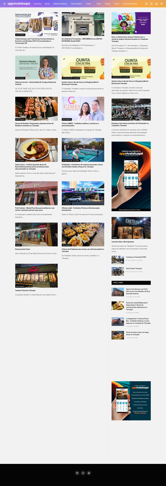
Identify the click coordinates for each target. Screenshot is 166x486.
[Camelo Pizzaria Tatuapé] (36, 276)
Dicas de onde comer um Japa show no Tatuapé (137, 333)
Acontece (37, 4)
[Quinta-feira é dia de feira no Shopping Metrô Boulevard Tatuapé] (83, 67)
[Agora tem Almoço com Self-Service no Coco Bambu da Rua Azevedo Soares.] (118, 292)
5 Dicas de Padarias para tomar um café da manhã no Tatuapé (83, 250)
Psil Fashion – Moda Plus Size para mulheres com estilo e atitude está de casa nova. (34, 209)
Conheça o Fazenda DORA (136, 257)
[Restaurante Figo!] (36, 234)
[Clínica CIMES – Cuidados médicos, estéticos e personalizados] (83, 109)
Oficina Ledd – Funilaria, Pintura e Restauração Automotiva (81, 209)
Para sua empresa (130, 4)
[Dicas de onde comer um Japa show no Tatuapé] (118, 335)
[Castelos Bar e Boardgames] (131, 228)
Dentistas (66, 35)
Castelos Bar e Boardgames (123, 242)
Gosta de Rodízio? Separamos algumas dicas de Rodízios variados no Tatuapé (34, 125)
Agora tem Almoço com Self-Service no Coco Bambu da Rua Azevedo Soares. (138, 291)
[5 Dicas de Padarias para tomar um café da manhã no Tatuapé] (83, 234)
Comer (88, 4)
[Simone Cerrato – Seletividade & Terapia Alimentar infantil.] (36, 67)
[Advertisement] (131, 360)
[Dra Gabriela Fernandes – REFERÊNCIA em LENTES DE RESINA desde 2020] (83, 24)
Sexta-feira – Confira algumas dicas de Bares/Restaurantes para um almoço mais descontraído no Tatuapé (32, 167)
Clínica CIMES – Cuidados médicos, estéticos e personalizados (80, 125)
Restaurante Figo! (22, 249)
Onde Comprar (76, 4)
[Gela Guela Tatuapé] (118, 271)
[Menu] (4, 3)
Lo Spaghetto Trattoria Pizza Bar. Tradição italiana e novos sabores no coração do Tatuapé (138, 321)
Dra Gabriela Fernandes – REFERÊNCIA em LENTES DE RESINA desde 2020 (82, 40)
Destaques (20, 35)
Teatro (116, 4)
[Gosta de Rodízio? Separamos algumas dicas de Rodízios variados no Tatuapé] (36, 109)
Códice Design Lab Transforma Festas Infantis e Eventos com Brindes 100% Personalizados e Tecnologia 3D (34, 41)
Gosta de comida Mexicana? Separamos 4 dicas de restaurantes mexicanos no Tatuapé (137, 306)
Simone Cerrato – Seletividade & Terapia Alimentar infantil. (35, 83)
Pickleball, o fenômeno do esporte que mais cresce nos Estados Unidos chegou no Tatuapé (82, 166)
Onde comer (118, 282)
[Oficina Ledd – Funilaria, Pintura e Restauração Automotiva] (83, 193)
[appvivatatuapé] (18, 3)
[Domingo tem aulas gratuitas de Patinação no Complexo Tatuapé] (131, 110)
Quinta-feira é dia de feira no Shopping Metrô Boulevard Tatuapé (80, 83)
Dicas (99, 4)
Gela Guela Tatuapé (134, 268)
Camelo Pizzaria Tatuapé (25, 290)
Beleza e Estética (60, 4)
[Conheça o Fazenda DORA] (118, 260)
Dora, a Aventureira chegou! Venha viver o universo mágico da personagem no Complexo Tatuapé (130, 39)
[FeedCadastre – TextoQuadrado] (131, 400)
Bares (47, 4)
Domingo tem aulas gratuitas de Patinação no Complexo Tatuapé (130, 124)
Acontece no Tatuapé (71, 78)
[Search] (161, 3)
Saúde (107, 4)
